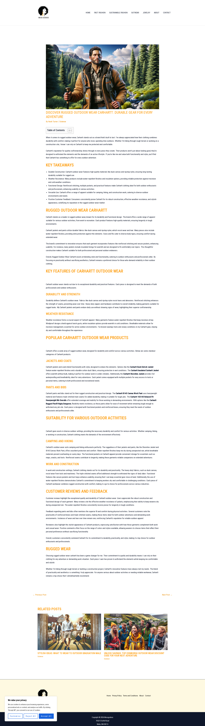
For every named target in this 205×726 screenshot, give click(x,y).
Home (88, 13)
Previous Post (39, 595)
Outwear (135, 13)
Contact (167, 13)
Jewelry (146, 13)
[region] (31, 708)
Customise (15, 716)
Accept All (46, 716)
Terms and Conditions (130, 696)
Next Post (167, 595)
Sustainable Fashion (118, 13)
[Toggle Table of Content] (68, 130)
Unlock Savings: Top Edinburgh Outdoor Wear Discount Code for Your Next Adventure (134, 654)
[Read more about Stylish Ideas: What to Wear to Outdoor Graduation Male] (69, 632)
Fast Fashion (99, 13)
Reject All (31, 716)
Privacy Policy (117, 696)
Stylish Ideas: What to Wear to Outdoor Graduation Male (69, 653)
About (156, 13)
